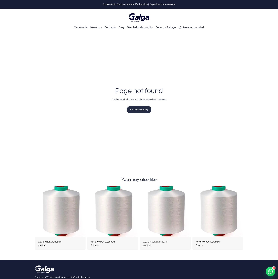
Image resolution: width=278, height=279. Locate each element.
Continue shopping (139, 109)
